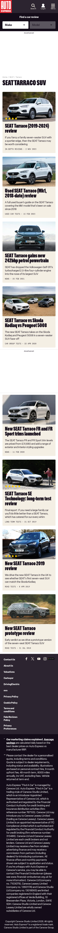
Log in (43, 9)
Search (33, 9)
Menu (53, 9)
